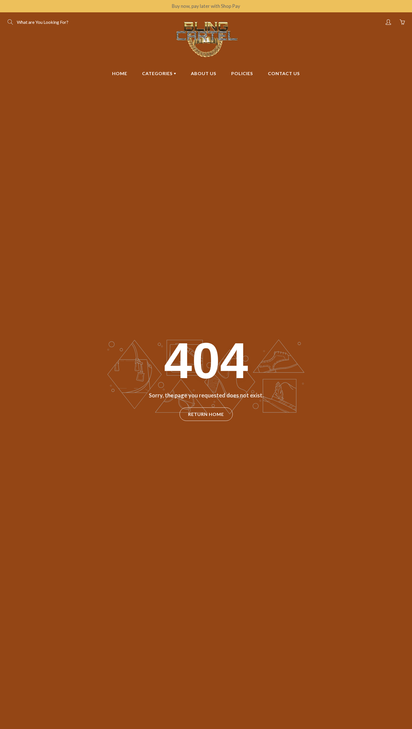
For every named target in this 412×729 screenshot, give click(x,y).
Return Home (206, 414)
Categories (158, 73)
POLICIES (242, 73)
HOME (119, 73)
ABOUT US (203, 73)
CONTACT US (284, 73)
